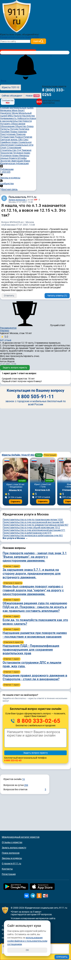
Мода (15, 113)
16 (23, 779)
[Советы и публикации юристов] (16, 16)
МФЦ (11, 115)
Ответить (9, 295)
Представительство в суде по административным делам (35, 525)
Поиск (39, 455)
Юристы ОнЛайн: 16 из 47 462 (18, 455)
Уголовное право (9, 155)
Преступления (8, 134)
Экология (5, 160)
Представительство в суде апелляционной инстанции (34, 530)
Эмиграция (17, 160)
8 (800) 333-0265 (53, 92)
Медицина (6, 110)
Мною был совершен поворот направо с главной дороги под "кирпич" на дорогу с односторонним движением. (33, 590)
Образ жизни (18, 123)
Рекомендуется (8, 328)
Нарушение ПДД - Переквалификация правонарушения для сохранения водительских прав (31, 649)
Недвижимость (8, 118)
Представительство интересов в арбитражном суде (33, 535)
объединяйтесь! (30, 34)
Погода (14, 129)
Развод (19, 137)
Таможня (26, 150)
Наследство (28, 115)
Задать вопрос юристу (15, 367)
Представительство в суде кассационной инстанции (33, 522)
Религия (27, 137)
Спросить (15, 501)
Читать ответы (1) (57, 295)
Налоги (18, 115)
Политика (23, 129)
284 (26, 785)
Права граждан (18, 131)
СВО (20, 139)
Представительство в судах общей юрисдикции (31, 527)
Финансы (24, 155)
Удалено (4, 330)
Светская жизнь (9, 139)
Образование (7, 126)
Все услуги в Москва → (15, 538)
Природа (21, 134)
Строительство (8, 150)
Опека (30, 126)
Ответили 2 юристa (13, 583)
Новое (32, 95)
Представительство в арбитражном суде (27, 532)
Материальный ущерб (22, 107)
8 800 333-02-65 (38, 720)
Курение (5, 107)
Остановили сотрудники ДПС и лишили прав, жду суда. (32, 664)
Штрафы (22, 158)
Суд (19, 150)
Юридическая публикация (14, 163)
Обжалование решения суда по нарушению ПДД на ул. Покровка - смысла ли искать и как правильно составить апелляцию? (35, 607)
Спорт (3, 147)
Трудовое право (21, 153)
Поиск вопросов (10, 853)
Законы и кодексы (12, 858)
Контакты (7, 868)
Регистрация (50, 455)
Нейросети (23, 118)
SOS (39, 101)
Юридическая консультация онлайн (19, 37)
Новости (27, 121)
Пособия (5, 131)
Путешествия (7, 137)
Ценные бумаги (8, 158)
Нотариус (5, 123)
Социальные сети (23, 145)
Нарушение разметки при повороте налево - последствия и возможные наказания (35, 635)
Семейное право (9, 142)
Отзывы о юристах (12, 842)
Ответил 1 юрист (11, 566)
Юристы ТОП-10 (10, 87)
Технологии (6, 153)
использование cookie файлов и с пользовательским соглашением (27, 941)
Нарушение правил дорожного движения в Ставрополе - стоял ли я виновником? (35, 677)
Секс (25, 139)
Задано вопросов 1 (18, 200)
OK (27, 950)
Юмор (27, 160)
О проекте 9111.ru (11, 863)
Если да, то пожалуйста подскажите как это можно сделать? (35, 622)
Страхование (14, 147)
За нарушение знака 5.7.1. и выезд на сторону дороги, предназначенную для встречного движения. (32, 573)
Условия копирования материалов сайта (33, 918)
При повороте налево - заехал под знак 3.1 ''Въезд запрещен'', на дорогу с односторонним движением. (35, 557)
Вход (3, 80)
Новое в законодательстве (18, 119)
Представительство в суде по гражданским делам (33, 519)
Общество (21, 126)
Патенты (5, 129)
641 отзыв (5, 338)
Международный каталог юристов (20, 837)
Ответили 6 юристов (13, 642)
